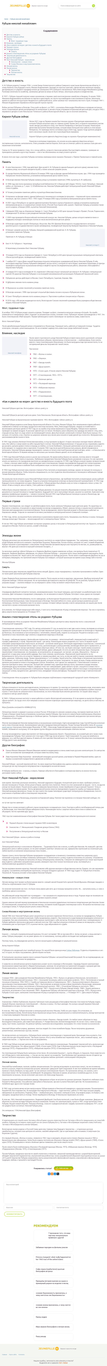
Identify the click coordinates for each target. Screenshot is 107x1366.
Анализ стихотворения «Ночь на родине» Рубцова (26, 53)
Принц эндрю (41, 1317)
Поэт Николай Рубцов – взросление (20, 60)
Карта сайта (13, 1354)
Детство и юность (13, 35)
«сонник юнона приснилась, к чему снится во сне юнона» (53, 1306)
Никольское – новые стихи (21, 62)
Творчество (15, 70)
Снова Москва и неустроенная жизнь (25, 64)
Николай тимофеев (14, 353)
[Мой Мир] (55, 1174)
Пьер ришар (41, 1336)
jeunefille (19, 5)
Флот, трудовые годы (19, 41)
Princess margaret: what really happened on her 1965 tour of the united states (53, 1258)
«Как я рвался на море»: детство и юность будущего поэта (28, 45)
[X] (58, 1174)
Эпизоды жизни (12, 49)
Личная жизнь (11, 66)
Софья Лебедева (72, 950)
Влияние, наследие (14, 43)
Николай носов (14, 136)
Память (9, 39)
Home (6, 19)
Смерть (14, 51)
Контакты (21, 1354)
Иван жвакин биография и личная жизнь (53, 1327)
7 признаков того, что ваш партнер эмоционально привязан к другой (59, 1235)
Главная (4, 1354)
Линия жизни (11, 68)
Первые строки (12, 47)
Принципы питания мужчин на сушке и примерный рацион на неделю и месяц (52, 1282)
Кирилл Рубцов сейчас (15, 37)
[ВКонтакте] (49, 1174)
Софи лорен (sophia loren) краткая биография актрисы (50, 1270)
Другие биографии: (14, 58)
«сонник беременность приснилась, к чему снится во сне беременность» (51, 1294)
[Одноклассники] (52, 1174)
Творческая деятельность (16, 56)
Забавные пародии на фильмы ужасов (52, 1247)
